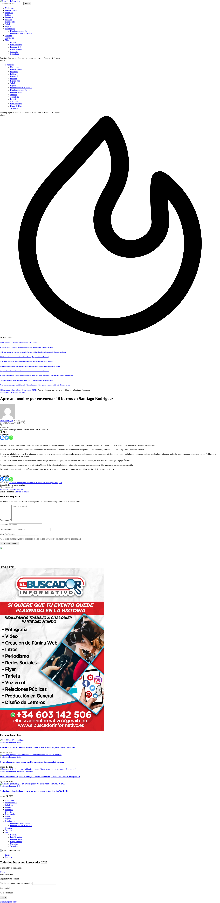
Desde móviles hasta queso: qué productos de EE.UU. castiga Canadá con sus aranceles (26, 380)
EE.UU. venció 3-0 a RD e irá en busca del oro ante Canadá (18, 342)
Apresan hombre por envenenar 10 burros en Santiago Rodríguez (35, 483)
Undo (2, 872)
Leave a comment (22, 492)
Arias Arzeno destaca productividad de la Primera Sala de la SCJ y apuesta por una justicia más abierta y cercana (35, 385)
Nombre (4, 524)
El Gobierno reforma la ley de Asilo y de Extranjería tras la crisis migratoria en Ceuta (26, 361)
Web (2, 534)
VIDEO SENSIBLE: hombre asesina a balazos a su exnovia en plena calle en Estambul (26, 347)
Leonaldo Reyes (6, 420)
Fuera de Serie (19, 392)
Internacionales (27, 771)
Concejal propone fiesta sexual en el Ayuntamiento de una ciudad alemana (32, 762)
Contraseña (4, 888)
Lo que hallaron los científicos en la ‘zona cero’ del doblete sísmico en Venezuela (24, 371)
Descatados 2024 (7, 392)
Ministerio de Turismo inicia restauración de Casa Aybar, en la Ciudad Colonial (24, 357)
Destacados (4, 742)
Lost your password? (8, 902)
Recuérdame (8, 893)
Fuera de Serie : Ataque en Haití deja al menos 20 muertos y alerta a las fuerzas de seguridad (40, 776)
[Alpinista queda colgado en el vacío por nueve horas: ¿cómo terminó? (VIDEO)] (33, 784)
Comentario (5, 520)
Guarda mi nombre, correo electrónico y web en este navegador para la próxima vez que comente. (42, 539)
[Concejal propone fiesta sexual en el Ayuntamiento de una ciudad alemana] (30, 755)
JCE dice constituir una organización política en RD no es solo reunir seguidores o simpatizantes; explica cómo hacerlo (36, 375)
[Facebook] (2, 437)
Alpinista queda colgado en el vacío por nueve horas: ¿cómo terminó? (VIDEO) (34, 791)
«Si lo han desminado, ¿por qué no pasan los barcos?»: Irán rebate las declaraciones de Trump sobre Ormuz (33, 352)
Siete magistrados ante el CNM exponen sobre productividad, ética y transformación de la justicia (30, 366)
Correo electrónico (8, 529)
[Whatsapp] (11, 437)
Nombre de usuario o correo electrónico (16, 883)
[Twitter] (6, 437)
